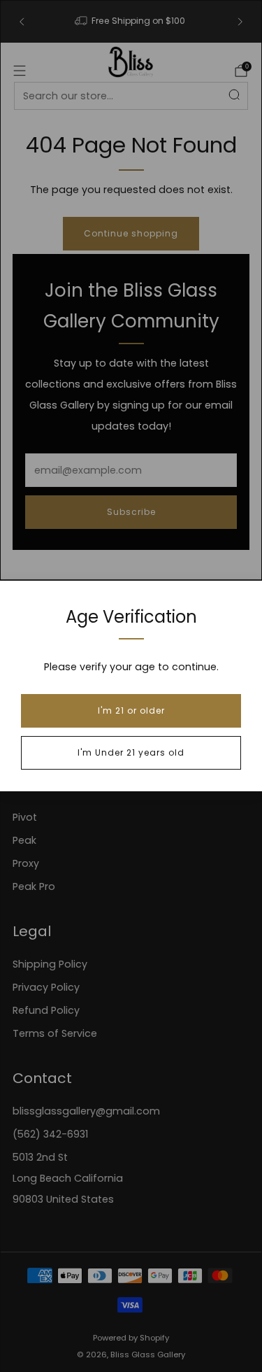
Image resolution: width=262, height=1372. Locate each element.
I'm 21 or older (131, 710)
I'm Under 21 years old (131, 752)
